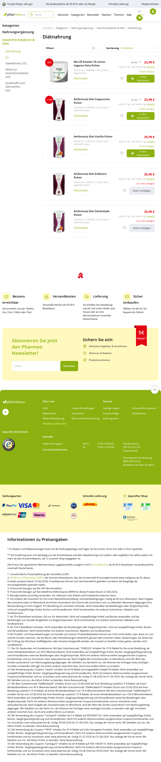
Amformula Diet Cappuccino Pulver (92, 101)
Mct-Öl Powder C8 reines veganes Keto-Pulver (89, 63)
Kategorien (10, 25)
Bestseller (93, 14)
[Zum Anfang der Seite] (155, 390)
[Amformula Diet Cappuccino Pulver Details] (100, 109)
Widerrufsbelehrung (53, 418)
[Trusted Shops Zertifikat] (8, 444)
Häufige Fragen (111, 408)
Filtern (50, 48)
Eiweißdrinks (13, 63)
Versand (151, 66)
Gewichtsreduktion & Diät (18, 42)
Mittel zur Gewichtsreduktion (17, 71)
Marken (106, 14)
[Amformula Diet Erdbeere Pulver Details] (100, 184)
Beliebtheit (119, 48)
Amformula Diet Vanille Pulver (93, 136)
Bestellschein (139, 413)
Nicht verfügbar (142, 190)
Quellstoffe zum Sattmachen (15, 84)
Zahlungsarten (111, 418)
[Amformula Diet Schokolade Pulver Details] (100, 221)
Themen (119, 14)
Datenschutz (49, 413)
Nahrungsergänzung (18, 32)
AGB (45, 408)
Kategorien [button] (78, 14)
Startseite (48, 28)
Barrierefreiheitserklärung (85, 418)
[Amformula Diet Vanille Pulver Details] (100, 147)
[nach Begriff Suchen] (31, 14)
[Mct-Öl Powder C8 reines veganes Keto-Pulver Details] (100, 72)
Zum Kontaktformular (55, 449)
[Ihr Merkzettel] (139, 11)
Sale (129, 14)
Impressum (78, 413)
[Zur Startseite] (14, 14)
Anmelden (69, 366)
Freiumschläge (111, 413)
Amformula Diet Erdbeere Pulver (90, 175)
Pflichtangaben (81, 78)
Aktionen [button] (63, 14)
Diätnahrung (13, 51)
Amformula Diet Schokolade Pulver (92, 213)
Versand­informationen (144, 408)
